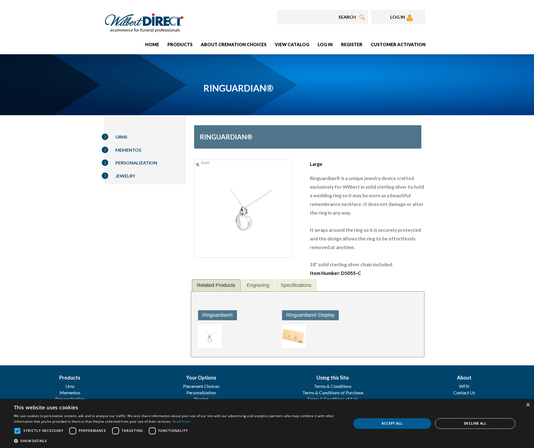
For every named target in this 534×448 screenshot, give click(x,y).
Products (179, 44)
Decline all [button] (475, 423)
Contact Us (464, 392)
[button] (177, 440)
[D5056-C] (294, 336)
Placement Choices (201, 386)
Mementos (128, 149)
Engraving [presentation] (258, 285)
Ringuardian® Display (310, 315)
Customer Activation (398, 44)
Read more (181, 421)
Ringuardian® (217, 315)
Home (152, 44)
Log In (325, 44)
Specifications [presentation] (296, 285)
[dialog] (267, 423)
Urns (121, 136)
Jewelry (125, 175)
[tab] (216, 285)
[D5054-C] (210, 336)
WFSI (464, 386)
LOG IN (398, 16)
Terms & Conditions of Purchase (332, 392)
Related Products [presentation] (216, 285)
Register (351, 44)
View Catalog (292, 44)
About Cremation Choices (233, 44)
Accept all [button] (392, 423)
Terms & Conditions (333, 386)
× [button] (528, 405)
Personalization (136, 162)
